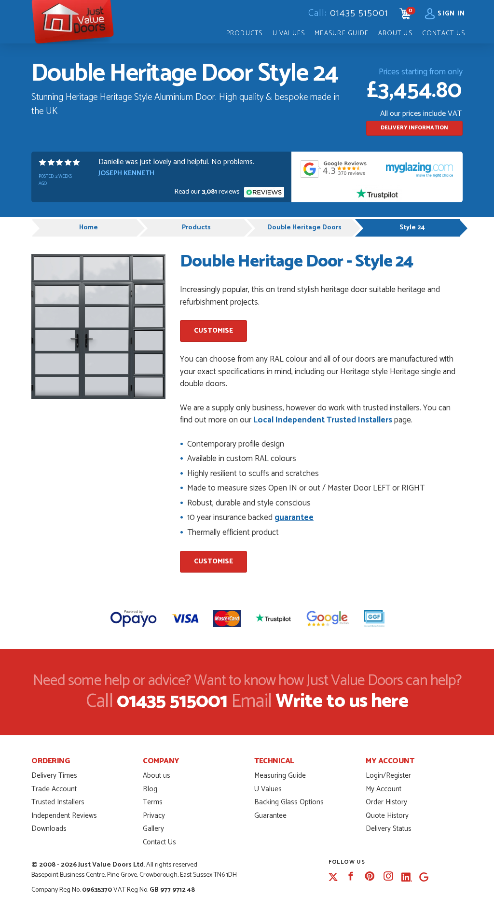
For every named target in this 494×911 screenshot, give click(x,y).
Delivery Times (54, 776)
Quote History (387, 816)
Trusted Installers (57, 802)
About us (156, 776)
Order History (386, 802)
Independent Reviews (64, 816)
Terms (153, 802)
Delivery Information (414, 128)
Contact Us (443, 33)
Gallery (153, 829)
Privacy (154, 816)
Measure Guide (342, 33)
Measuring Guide (280, 776)
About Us (395, 33)
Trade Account (54, 789)
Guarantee (270, 816)
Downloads (49, 829)
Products (244, 33)
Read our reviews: (208, 191)
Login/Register (388, 776)
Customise (213, 330)
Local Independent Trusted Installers (322, 420)
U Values (289, 33)
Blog (150, 789)
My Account (383, 789)
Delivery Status (389, 829)
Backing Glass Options (289, 802)
